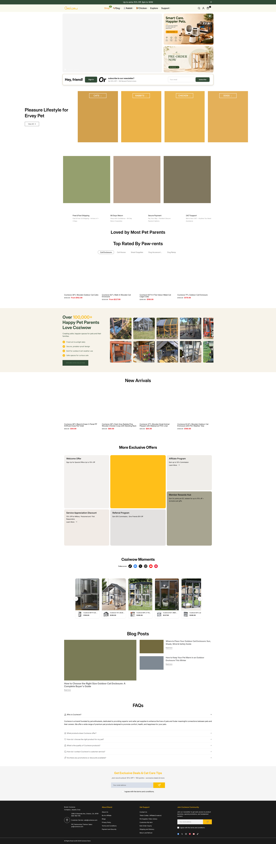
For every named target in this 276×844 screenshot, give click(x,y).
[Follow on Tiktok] (197, 834)
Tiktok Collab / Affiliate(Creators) (151, 815)
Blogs (104, 819)
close (65, 2)
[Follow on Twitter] (182, 834)
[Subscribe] (159, 785)
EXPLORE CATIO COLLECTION (75, 363)
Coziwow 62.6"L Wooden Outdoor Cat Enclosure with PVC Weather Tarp (192, 425)
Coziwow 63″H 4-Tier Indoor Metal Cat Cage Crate (155, 296)
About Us (105, 812)
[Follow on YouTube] (194, 834)
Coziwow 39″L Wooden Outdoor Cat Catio (81, 295)
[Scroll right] (210, 328)
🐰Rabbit (127, 8)
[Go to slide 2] (76, 69)
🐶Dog (116, 8)
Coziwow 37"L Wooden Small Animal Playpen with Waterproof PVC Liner (154, 425)
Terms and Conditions (109, 826)
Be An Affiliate (106, 815)
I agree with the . (139, 791)
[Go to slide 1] (70, 69)
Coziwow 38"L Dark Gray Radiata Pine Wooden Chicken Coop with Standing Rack (119, 425)
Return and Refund (146, 833)
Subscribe (202, 79)
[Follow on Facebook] (178, 834)
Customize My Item (146, 822)
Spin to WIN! (147, 2)
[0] (208, 8)
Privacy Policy (106, 822)
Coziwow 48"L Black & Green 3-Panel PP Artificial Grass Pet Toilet (80, 425)
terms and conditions (145, 791)
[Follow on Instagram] (186, 834)
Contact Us (143, 812)
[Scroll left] (112, 328)
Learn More (70, 522)
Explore (154, 8)
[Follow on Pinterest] (190, 834)
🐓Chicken (141, 8)
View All (31, 124)
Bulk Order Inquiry (146, 826)
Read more (67, 690)
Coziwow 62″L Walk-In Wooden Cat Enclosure (116, 296)
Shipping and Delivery (147, 829)
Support (165, 8)
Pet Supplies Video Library (148, 819)
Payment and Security (109, 829)
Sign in (91, 79)
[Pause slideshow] (65, 69)
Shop (107, 8)
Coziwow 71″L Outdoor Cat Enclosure (192, 295)
